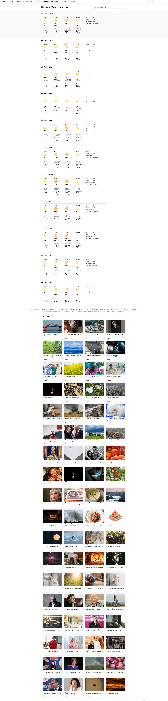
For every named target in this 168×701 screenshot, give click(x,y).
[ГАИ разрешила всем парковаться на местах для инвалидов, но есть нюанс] (52, 624)
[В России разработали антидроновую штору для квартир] (73, 456)
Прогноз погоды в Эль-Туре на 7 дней (79, 309)
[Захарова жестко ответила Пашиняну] (52, 498)
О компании (6, 700)
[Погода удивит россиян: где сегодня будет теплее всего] (94, 435)
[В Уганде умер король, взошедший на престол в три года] (52, 456)
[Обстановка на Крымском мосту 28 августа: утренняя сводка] (52, 330)
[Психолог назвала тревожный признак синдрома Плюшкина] (73, 393)
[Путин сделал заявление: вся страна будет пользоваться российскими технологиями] (94, 477)
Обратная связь (150, 700)
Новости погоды (115, 309)
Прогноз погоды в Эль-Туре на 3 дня (38, 309)
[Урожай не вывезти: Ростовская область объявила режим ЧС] (115, 498)
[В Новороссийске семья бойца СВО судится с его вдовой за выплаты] (94, 582)
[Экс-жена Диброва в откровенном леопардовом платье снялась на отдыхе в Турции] (115, 603)
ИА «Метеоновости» (163, 700)
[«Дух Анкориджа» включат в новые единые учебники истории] (73, 435)
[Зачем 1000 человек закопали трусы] (94, 393)
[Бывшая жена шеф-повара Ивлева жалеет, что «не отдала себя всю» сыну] (52, 603)
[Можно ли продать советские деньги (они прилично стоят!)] (73, 498)
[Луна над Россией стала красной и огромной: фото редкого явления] (52, 540)
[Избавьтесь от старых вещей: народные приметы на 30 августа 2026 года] (115, 645)
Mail (2, 700)
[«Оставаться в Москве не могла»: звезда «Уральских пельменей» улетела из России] (52, 666)
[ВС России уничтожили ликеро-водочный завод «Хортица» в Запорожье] (73, 414)
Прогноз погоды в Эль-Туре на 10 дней (99, 309)
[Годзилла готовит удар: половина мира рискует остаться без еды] (73, 351)
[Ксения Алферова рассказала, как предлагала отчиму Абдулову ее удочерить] (94, 456)
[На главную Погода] (6, 1)
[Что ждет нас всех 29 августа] (52, 561)
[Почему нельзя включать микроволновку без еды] (52, 519)
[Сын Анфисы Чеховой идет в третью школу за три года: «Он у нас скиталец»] (73, 645)
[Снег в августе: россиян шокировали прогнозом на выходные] (115, 393)
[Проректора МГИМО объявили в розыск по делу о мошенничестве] (115, 330)
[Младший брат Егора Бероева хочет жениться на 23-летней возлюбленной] (94, 645)
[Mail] (2, 1)
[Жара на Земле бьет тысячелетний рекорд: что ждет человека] (115, 688)
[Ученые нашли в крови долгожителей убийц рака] (115, 351)
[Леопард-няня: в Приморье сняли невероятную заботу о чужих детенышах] (52, 351)
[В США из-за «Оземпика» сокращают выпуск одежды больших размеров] (52, 372)
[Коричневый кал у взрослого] (52, 582)
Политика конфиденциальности (127, 700)
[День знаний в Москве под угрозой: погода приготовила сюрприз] (115, 561)
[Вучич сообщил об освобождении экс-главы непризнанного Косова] (52, 688)
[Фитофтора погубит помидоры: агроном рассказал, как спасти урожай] (115, 456)
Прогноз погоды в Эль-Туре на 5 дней (59, 309)
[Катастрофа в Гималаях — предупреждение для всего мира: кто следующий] (94, 330)
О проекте (118, 700)
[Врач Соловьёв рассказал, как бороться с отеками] (73, 688)
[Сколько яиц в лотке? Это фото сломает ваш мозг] (115, 519)
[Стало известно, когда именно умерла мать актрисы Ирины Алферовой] (73, 561)
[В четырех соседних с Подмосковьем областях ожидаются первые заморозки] (115, 540)
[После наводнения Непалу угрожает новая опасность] (94, 414)
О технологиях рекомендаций (139, 700)
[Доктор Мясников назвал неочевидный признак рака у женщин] (115, 624)
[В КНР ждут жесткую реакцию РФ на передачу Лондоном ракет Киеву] (94, 351)
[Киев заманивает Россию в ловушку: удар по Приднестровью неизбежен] (73, 666)
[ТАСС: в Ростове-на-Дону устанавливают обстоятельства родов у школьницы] (94, 540)
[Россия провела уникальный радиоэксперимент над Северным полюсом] (73, 540)
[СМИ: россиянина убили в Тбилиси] (115, 435)
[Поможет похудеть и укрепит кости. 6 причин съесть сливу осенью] (94, 372)
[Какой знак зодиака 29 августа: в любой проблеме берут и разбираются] (73, 603)
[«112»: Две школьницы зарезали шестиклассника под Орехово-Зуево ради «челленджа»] (73, 477)
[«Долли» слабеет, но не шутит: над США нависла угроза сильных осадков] (73, 519)
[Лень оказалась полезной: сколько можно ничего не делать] (52, 414)
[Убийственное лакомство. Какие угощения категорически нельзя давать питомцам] (73, 330)
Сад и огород (124, 309)
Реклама (11, 700)
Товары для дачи (134, 309)
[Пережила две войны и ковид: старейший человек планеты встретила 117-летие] (94, 603)
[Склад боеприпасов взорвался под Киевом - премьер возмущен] (94, 561)
